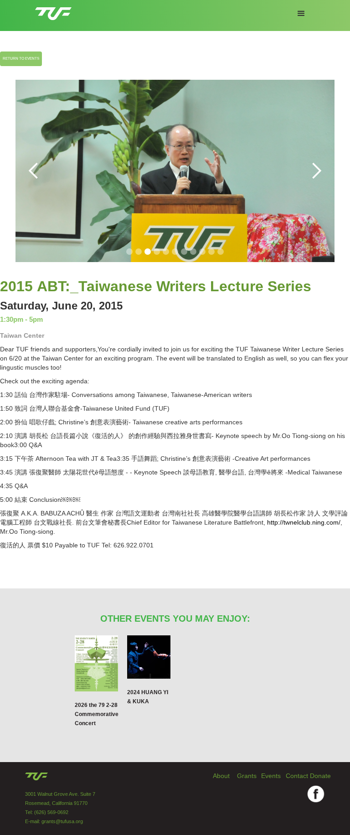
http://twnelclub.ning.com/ (303, 522)
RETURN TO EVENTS (21, 59)
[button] (301, 13)
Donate (320, 775)
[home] (53, 10)
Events (271, 775)
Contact (297, 775)
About (221, 775)
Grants (247, 775)
